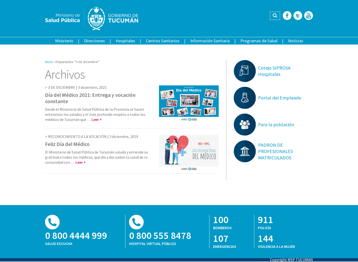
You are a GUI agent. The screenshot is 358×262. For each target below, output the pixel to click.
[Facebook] (287, 16)
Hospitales (125, 41)
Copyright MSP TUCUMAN (291, 260)
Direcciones (94, 41)
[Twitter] (297, 16)
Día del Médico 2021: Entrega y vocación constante (90, 98)
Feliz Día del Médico (67, 144)
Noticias (295, 41)
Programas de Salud (258, 41)
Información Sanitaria (210, 41)
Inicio (49, 62)
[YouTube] (308, 16)
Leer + (97, 119)
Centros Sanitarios (162, 41)
